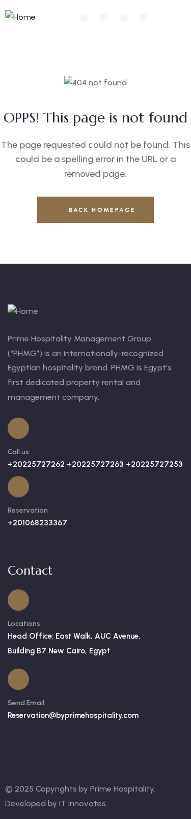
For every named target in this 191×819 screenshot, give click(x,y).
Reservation (28, 510)
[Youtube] (143, 17)
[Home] (20, 17)
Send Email (26, 703)
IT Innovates (82, 803)
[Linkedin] (123, 17)
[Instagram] (103, 17)
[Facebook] (84, 17)
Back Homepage (101, 209)
